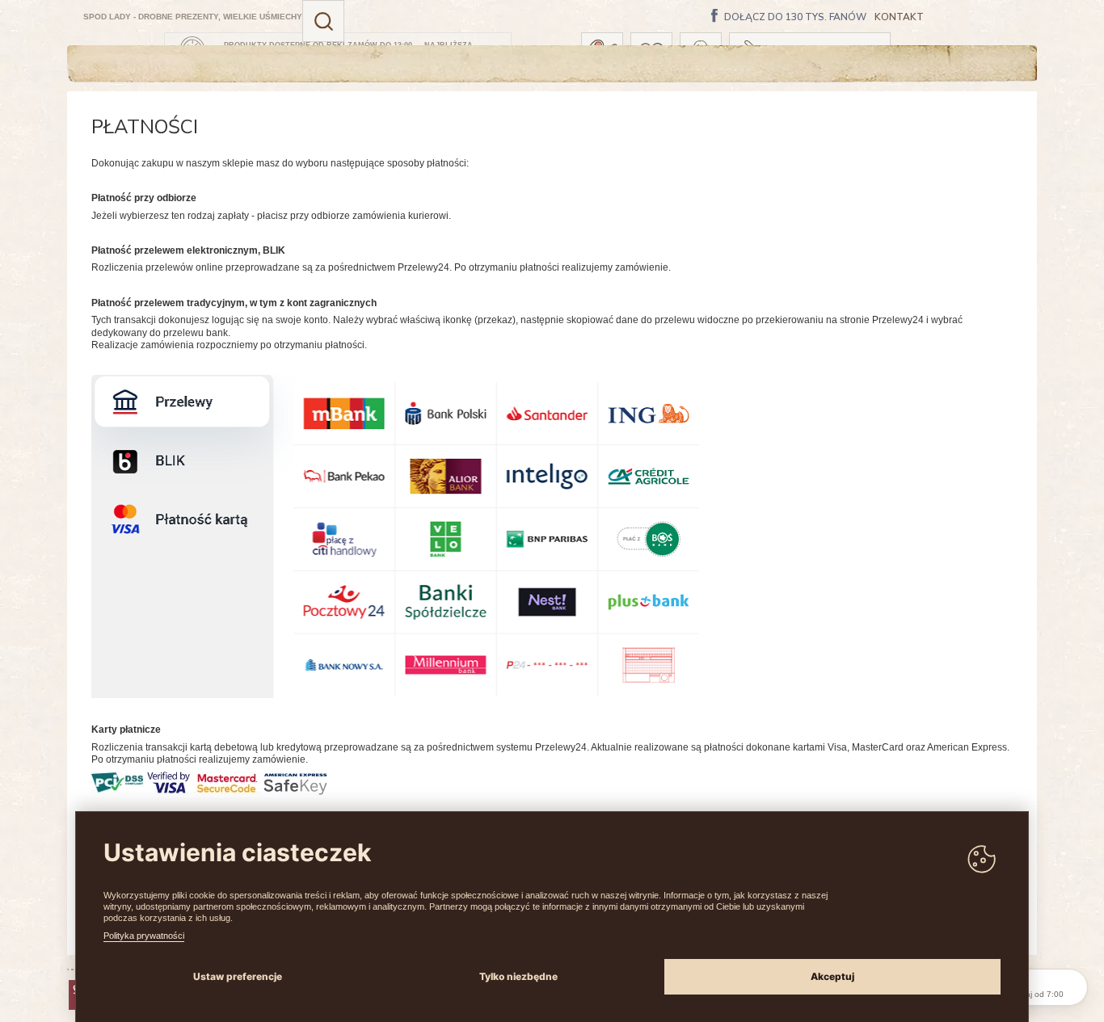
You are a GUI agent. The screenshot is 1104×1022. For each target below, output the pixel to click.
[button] (323, 21)
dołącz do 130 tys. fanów (795, 17)
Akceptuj (832, 976)
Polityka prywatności (143, 935)
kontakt (899, 17)
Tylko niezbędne (518, 976)
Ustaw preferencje (237, 976)
